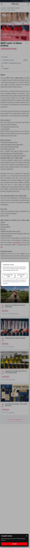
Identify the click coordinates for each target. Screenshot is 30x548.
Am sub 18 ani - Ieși (21, 275)
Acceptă (14, 544)
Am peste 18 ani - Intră (8, 275)
